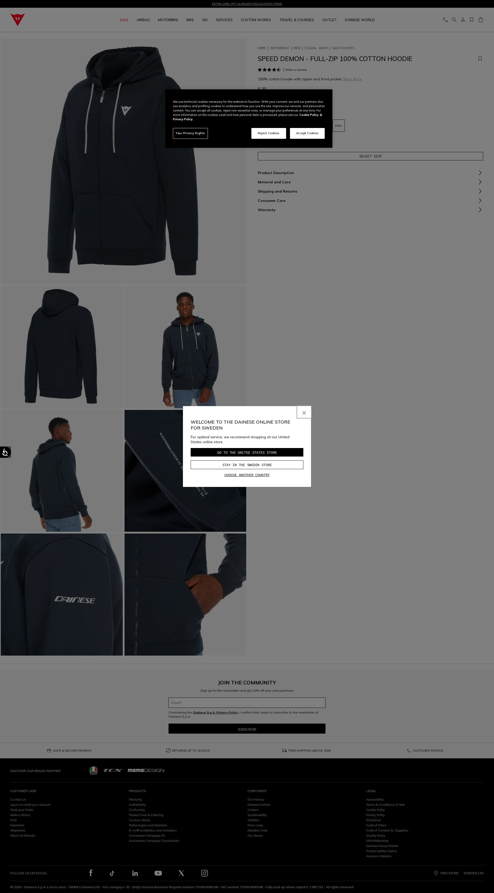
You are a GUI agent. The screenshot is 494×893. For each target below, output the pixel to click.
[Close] (304, 412)
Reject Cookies (269, 133)
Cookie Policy (309, 115)
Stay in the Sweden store (247, 464)
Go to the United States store (247, 452)
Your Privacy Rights (190, 133)
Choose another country (247, 475)
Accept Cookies (307, 133)
